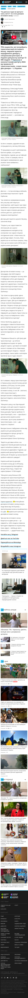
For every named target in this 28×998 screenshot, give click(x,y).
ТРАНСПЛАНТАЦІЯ (21, 6)
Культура (3, 909)
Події (2, 916)
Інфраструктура (19, 928)
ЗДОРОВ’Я (3, 8)
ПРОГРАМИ (18, 954)
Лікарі (14, 6)
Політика (3, 940)
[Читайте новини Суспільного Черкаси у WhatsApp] (16, 978)
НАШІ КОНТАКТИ (5, 954)
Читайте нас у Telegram (9, 534)
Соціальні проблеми (21, 942)
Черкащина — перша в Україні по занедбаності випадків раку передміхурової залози (12, 598)
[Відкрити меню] (26, 2)
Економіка (4, 921)
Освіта (16, 921)
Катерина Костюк (8, 22)
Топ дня (17, 947)
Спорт (16, 905)
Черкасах (16, 60)
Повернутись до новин (6, 906)
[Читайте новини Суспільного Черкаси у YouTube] (7, 978)
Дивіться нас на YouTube (10, 538)
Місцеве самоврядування (20, 934)
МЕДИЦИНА (4, 6)
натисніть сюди (20, 992)
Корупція (17, 916)
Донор (9, 6)
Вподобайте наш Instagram (11, 546)
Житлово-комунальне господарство (5, 930)
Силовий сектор (6, 937)
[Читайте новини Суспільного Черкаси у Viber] (10, 978)
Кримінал (3, 918)
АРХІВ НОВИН (18, 963)
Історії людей (19, 937)
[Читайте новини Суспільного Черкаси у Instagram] (5, 978)
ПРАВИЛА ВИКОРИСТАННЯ (5, 957)
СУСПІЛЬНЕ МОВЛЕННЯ (21, 960)
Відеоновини (5, 947)
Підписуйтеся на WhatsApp (11, 542)
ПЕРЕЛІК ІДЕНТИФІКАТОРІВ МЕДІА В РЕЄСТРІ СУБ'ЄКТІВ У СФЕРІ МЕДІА (6, 966)
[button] (8, 502)
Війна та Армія (19, 944)
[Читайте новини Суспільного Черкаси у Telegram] (13, 978)
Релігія (17, 940)
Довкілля (3, 926)
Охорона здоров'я (11, 8)
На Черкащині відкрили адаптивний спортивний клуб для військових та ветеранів (13, 572)
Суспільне (4, 990)
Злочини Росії (5, 942)
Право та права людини (5, 934)
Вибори (3, 923)
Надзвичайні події (20, 923)
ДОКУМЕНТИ (4, 960)
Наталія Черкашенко (9, 19)
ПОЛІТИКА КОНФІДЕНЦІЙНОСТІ (20, 957)
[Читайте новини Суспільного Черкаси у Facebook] (2, 978)
